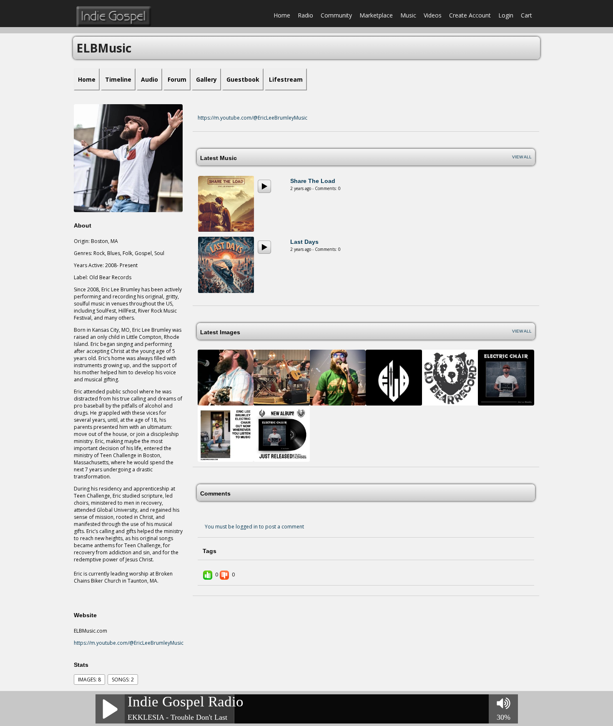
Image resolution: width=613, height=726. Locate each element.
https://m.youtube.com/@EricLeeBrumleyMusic (128, 642)
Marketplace (376, 15)
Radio (305, 15)
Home (282, 15)
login (505, 15)
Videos (433, 15)
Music (408, 15)
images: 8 (89, 679)
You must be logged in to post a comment (254, 526)
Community (336, 15)
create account (470, 15)
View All (522, 157)
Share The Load (312, 181)
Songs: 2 (123, 679)
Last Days (304, 241)
